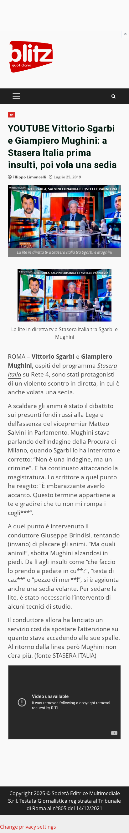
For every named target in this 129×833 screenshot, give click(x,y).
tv (11, 114)
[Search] (113, 96)
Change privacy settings (28, 826)
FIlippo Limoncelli (29, 177)
